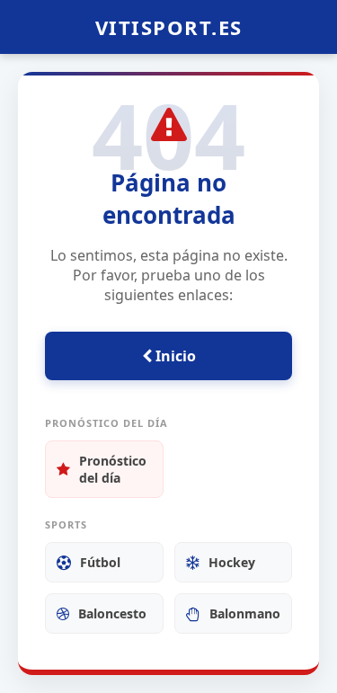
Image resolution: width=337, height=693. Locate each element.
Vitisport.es (169, 26)
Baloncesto (112, 613)
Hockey (231, 562)
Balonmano (244, 613)
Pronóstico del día (112, 469)
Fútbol (100, 562)
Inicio (174, 356)
